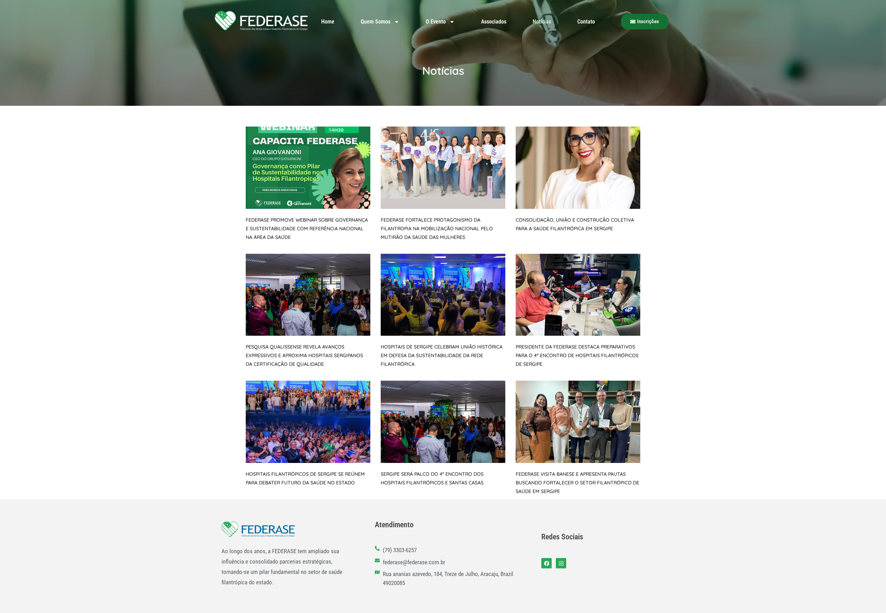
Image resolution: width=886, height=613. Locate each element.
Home (327, 21)
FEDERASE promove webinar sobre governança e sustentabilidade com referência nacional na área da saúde (307, 228)
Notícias (542, 21)
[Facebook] (546, 563)
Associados (493, 21)
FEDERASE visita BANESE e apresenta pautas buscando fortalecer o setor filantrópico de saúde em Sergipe (577, 482)
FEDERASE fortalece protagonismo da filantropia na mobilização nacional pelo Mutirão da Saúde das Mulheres (437, 228)
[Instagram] (561, 563)
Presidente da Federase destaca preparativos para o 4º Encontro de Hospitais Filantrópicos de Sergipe (577, 355)
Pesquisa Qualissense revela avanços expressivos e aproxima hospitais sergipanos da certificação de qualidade (304, 355)
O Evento (436, 21)
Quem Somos (375, 21)
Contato (586, 21)
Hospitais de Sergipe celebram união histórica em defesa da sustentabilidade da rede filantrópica (442, 355)
